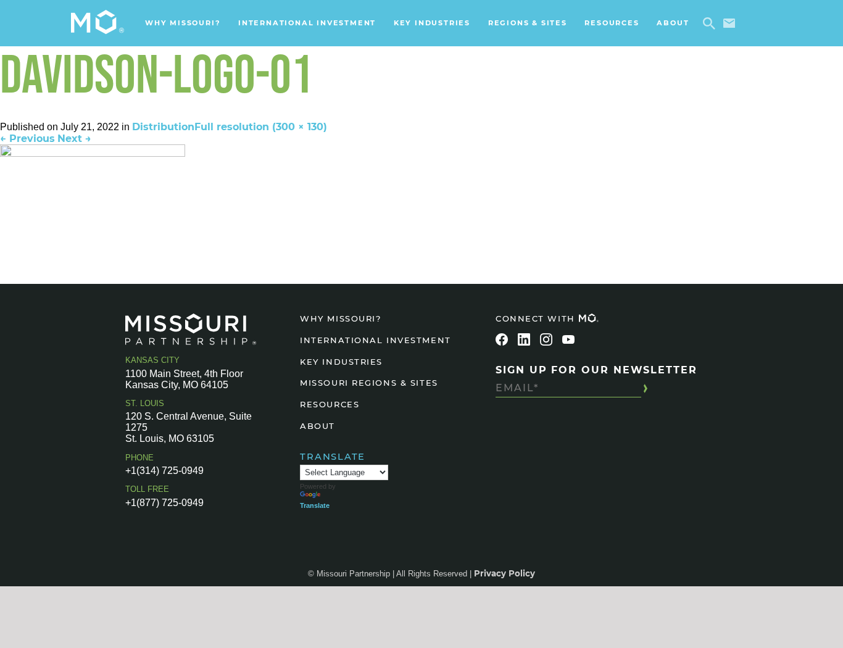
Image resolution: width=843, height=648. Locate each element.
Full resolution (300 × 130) (260, 127)
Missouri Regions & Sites (369, 383)
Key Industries (432, 23)
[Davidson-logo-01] (421, 184)
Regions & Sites (527, 23)
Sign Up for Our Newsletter (596, 370)
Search (711, 23)
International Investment (307, 23)
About (673, 23)
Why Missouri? (182, 23)
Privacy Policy (504, 573)
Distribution (163, 127)
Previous (27, 138)
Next (74, 138)
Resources (611, 23)
